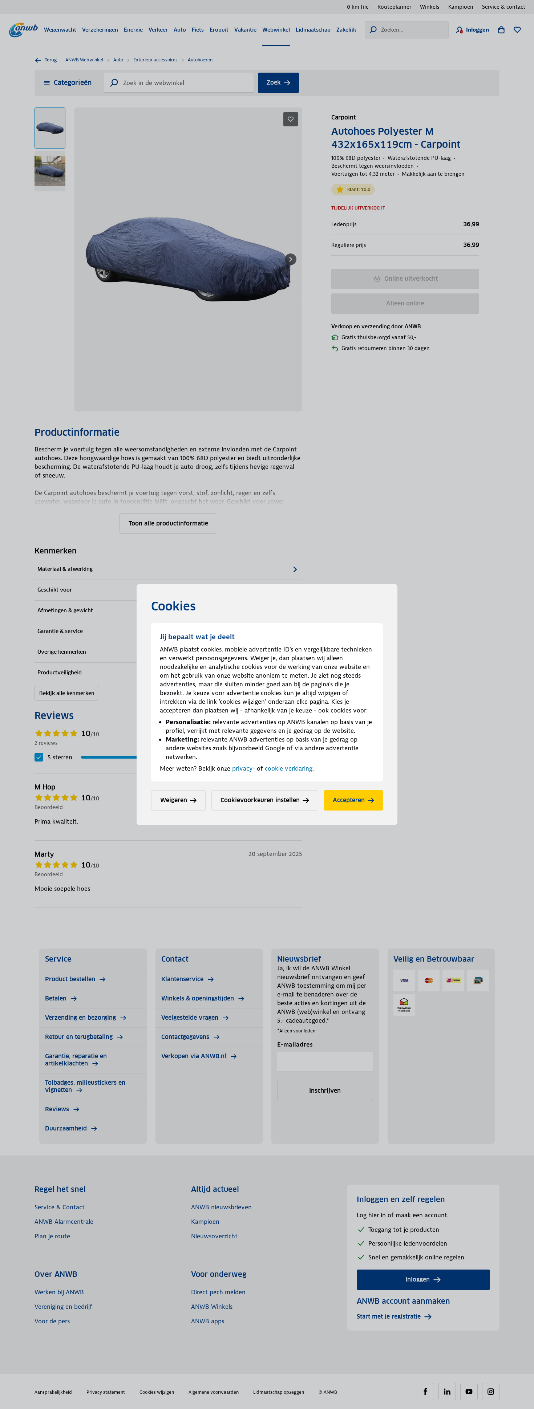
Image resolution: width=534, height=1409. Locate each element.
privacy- (243, 768)
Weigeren (173, 800)
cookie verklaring (288, 768)
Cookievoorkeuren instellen (260, 800)
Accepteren (349, 800)
